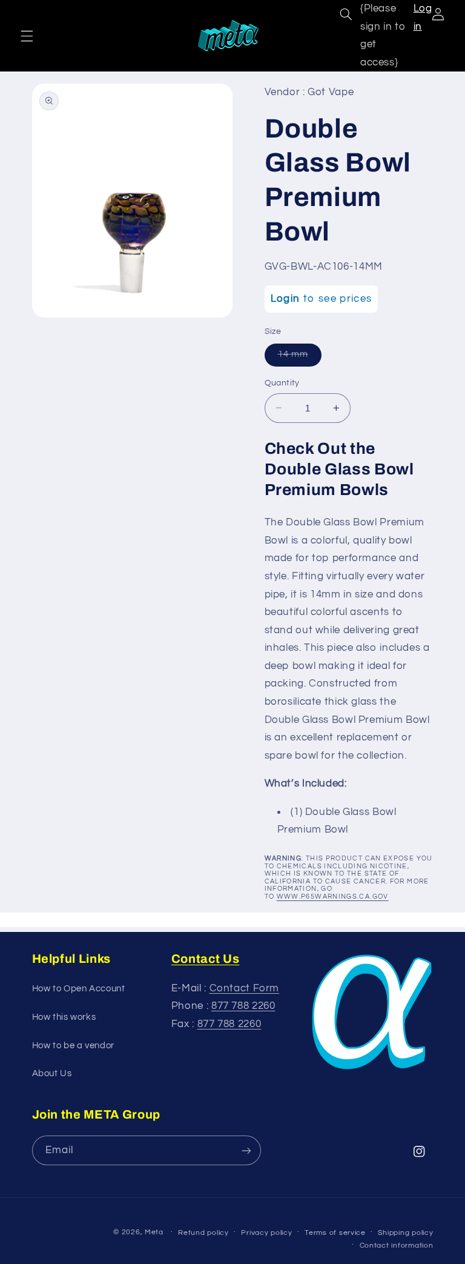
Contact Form (244, 988)
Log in (423, 17)
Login (285, 298)
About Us (52, 1073)
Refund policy (203, 1232)
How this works (64, 1017)
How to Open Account (78, 988)
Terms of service (335, 1232)
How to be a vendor (73, 1045)
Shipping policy (405, 1232)
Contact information (397, 1245)
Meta (154, 1232)
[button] (27, 36)
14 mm (300, 357)
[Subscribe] (246, 1150)
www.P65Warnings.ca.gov (333, 896)
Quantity (282, 383)
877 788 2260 (243, 1005)
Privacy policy (266, 1232)
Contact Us (205, 958)
